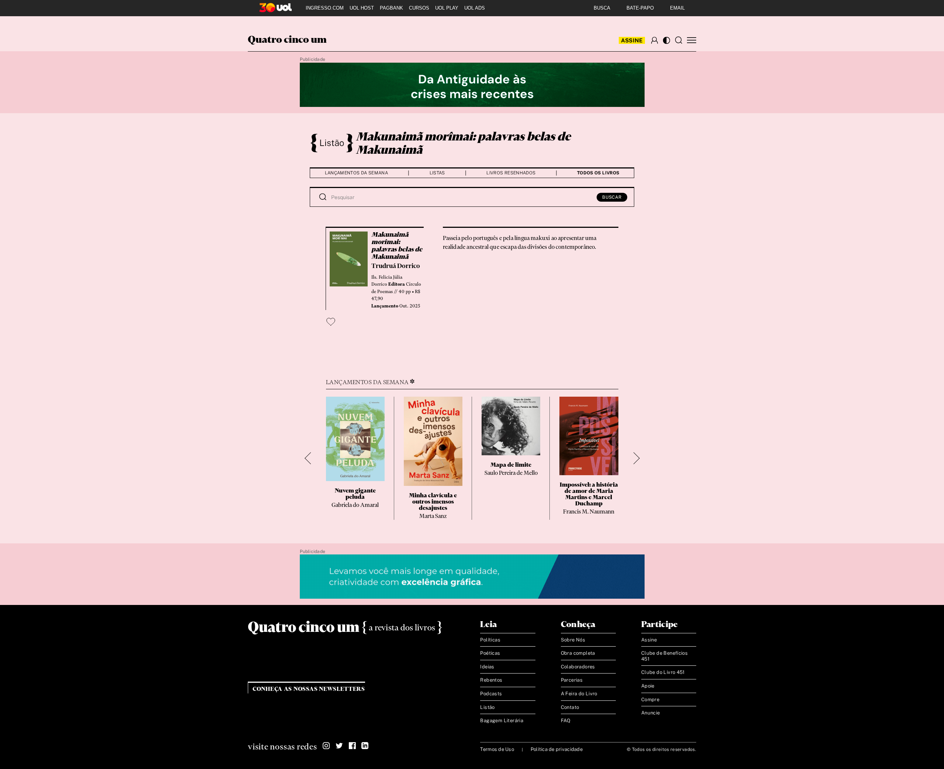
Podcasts (491, 693)
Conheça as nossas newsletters (309, 689)
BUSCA (602, 8)
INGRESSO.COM (325, 8)
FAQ (566, 720)
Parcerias (572, 680)
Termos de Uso (497, 749)
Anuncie (650, 713)
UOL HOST (362, 8)
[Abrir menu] (691, 40)
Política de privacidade (557, 749)
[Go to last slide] (311, 458)
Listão (331, 142)
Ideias (487, 666)
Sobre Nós (573, 640)
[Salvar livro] (331, 322)
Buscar (612, 197)
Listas (437, 172)
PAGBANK (391, 8)
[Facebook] (352, 745)
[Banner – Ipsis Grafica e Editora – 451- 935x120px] (472, 576)
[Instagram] (326, 745)
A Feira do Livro (579, 693)
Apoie (648, 686)
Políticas (490, 640)
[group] (355, 458)
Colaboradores (578, 666)
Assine (632, 40)
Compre (650, 699)
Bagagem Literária (501, 720)
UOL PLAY (446, 8)
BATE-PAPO (640, 8)
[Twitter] (339, 745)
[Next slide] (634, 458)
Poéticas (490, 653)
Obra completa (578, 653)
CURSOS (419, 8)
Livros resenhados (510, 172)
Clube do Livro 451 (663, 672)
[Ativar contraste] (666, 40)
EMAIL (677, 8)
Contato (570, 707)
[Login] (654, 40)
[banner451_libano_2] (472, 85)
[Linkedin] (365, 745)
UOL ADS (474, 8)
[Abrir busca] (678, 40)
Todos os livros (598, 172)
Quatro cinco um (287, 40)
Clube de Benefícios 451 (664, 656)
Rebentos (491, 680)
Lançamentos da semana (356, 172)
